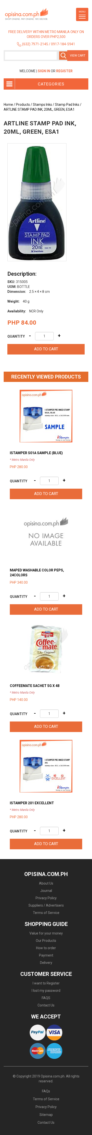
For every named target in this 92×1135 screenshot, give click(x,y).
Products (23, 104)
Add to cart (46, 349)
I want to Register (46, 983)
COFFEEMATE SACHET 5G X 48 (34, 686)
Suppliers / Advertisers (46, 905)
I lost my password (46, 991)
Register (64, 71)
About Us (46, 883)
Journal (46, 891)
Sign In (44, 71)
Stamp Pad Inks (67, 104)
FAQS (46, 998)
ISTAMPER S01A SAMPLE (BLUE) (36, 453)
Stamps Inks (42, 104)
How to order (46, 948)
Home (8, 104)
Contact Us (46, 1005)
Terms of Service (46, 913)
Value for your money (46, 933)
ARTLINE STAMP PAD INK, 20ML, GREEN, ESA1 (39, 109)
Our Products (46, 941)
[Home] (34, 14)
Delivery (46, 963)
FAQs (46, 1091)
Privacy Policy (46, 898)
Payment (46, 955)
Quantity (16, 336)
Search (63, 55)
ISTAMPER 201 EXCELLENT (32, 803)
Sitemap (46, 1115)
